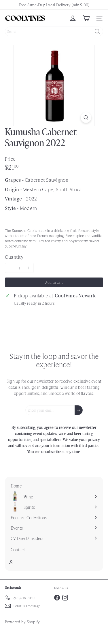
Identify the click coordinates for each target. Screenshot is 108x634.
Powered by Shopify (22, 621)
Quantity (14, 256)
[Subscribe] (79, 410)
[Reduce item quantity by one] (10, 268)
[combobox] (54, 31)
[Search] (97, 31)
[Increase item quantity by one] (29, 268)
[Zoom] (86, 117)
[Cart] (86, 18)
